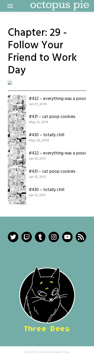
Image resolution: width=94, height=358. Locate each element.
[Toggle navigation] (10, 6)
